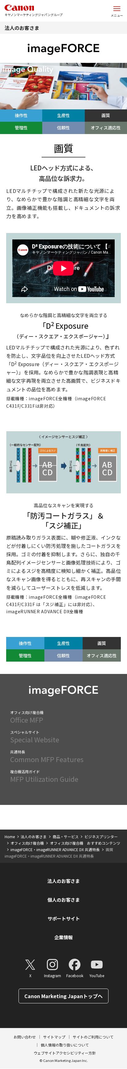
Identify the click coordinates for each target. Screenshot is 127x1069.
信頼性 (63, 127)
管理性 (21, 127)
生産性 (63, 115)
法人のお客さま (22, 27)
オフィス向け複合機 (27, 843)
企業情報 (63, 937)
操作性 (21, 115)
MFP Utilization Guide (44, 776)
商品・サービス (66, 836)
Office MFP (26, 717)
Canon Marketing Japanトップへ (63, 996)
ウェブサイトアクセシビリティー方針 (65, 1052)
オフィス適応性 (106, 127)
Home (10, 836)
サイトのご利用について (93, 1036)
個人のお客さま (63, 899)
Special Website (34, 736)
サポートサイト (63, 918)
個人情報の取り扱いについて (65, 1044)
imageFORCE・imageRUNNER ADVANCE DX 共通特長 (55, 849)
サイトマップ (54, 1036)
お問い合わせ (25, 1036)
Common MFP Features (47, 756)
